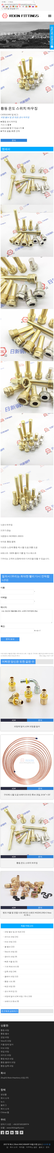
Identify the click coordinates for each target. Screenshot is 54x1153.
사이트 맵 (46, 1144)
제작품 (21, 1147)
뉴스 (3, 1101)
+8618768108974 (11, 4)
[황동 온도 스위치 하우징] (27, 854)
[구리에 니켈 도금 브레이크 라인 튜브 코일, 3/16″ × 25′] (27, 786)
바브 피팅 (8, 942)
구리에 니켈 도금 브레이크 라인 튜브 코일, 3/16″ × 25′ (27, 794)
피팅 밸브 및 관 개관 (44, 37)
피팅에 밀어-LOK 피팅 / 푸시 (16, 996)
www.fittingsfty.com (15, 1127)
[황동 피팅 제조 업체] (20, 18)
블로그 (4, 1105)
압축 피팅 (8, 971)
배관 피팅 (8, 986)
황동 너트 (8, 981)
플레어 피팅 (9, 976)
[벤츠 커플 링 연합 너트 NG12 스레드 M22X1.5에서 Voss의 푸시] (27, 905)
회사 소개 (5, 1098)
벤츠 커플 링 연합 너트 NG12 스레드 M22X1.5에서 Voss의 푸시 (27, 913)
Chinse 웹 (5, 1112)
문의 (14, 140)
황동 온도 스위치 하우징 (27, 863)
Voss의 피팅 (9, 951)
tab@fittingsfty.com (28, 4)
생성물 (4, 1094)
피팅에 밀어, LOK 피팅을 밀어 (27, 726)
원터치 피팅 (9, 956)
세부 (14, 720)
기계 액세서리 (10, 966)
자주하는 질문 (31, 1147)
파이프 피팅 (9, 937)
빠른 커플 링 (10, 961)
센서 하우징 (24, 117)
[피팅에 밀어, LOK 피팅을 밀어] (27, 718)
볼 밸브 (8, 947)
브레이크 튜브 (10, 1001)
